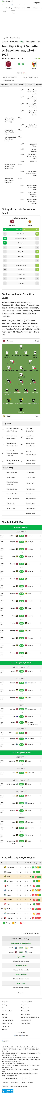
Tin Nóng (4, 1005)
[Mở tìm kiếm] (37, 5)
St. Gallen (10, 881)
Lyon (14, 716)
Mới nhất (4, 5)
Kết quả (22, 42)
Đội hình (21, 84)
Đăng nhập (37, 3)
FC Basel (12, 536)
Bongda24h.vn (22, 1086)
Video (3, 1008)
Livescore (5, 1029)
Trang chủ (5, 1001)
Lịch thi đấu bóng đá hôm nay (30, 1017)
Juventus (30, 822)
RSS (3, 1078)
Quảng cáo (14, 1082)
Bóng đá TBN (25, 1011)
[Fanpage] (19, 1078)
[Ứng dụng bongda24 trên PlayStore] (17, 1035)
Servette (30, 536)
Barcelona (31, 772)
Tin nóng (9, 8)
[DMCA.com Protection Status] (7, 1092)
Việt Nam (17, 8)
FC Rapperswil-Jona (10, 842)
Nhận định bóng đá (7, 1020)
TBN (28, 8)
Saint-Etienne (32, 709)
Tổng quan (4, 84)
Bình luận (4, 1017)
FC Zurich (12, 690)
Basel (13, 556)
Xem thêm (21, 993)
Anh (23, 8)
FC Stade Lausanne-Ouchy (33, 723)
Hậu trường (5, 1026)
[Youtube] (28, 1078)
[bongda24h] (2, 7)
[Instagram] (24, 1078)
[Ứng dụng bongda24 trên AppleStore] (24, 1035)
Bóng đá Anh (25, 1005)
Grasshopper (32, 683)
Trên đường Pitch (13, 6)
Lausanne (31, 738)
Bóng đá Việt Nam (26, 1001)
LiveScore (5, 42)
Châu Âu (35, 8)
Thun (29, 796)
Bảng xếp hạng (30, 42)
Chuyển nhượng (7, 1023)
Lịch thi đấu (14, 42)
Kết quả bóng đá (26, 1020)
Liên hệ (5, 1082)
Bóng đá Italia (25, 1014)
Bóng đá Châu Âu (26, 1008)
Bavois (13, 671)
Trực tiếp (4, 1014)
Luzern (13, 744)
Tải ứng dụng (21, 1032)
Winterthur (31, 828)
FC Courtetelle (10, 784)
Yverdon (30, 835)
